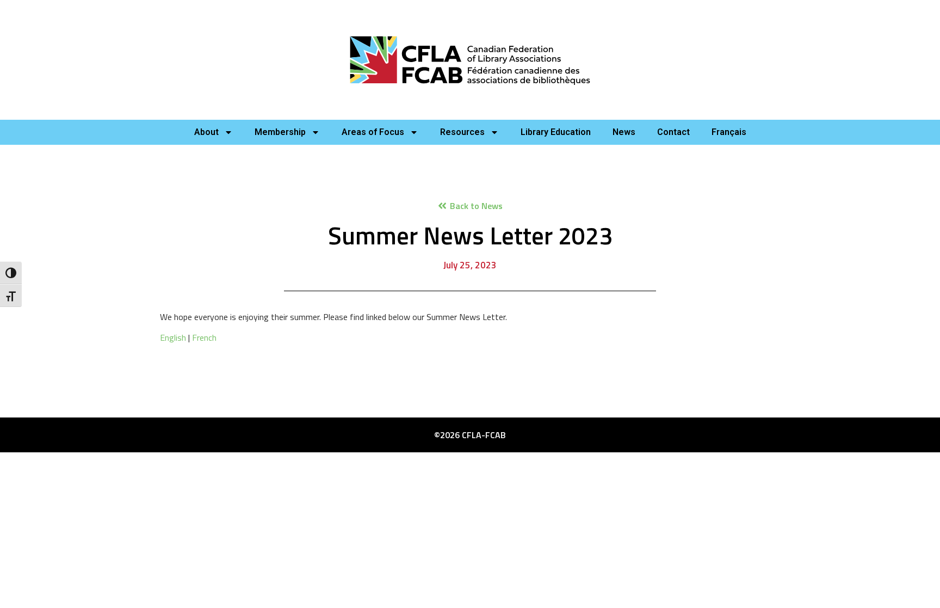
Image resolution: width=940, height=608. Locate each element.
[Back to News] (442, 206)
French (204, 337)
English (173, 337)
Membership (280, 132)
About (206, 132)
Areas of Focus (373, 132)
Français (729, 132)
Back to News (476, 205)
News (624, 132)
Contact (673, 132)
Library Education (556, 132)
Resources (462, 132)
